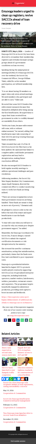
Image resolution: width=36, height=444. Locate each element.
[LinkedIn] (15, 380)
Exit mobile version (18, 441)
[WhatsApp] (11, 380)
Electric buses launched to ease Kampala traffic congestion (8, 371)
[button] (5, 320)
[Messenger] (19, 380)
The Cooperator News (18, 3)
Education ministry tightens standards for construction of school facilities (25, 371)
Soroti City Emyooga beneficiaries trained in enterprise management (16, 400)
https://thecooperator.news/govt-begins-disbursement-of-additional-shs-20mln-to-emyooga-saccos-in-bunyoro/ (17, 300)
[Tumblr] (26, 380)
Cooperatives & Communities (14, 393)
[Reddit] (22, 380)
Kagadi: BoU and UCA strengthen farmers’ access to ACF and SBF (25, 351)
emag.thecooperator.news (19, 316)
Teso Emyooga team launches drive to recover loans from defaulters (17, 414)
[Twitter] (7, 380)
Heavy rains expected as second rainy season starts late (9, 351)
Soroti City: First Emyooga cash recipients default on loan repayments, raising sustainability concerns (18, 384)
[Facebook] (3, 380)
